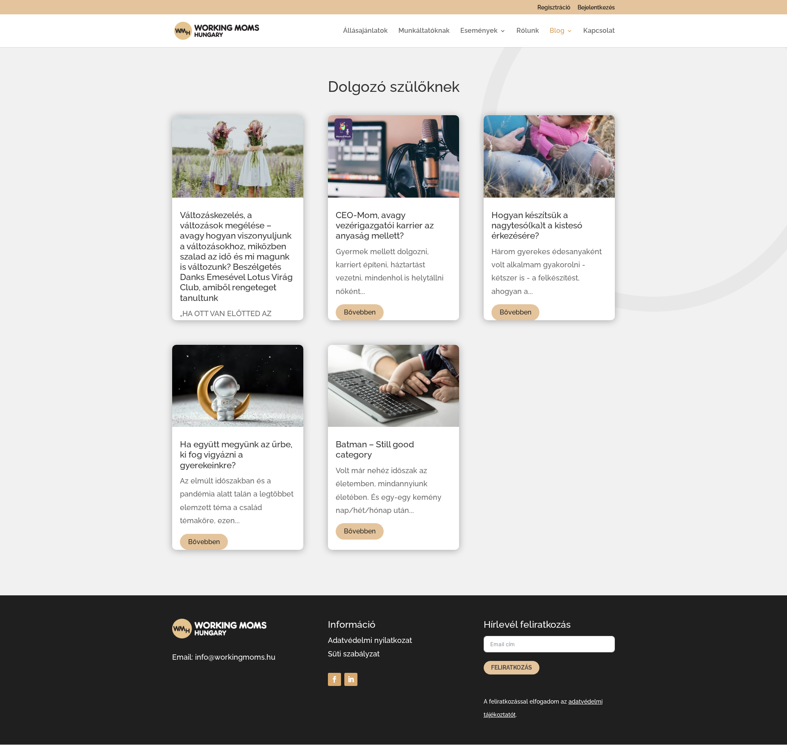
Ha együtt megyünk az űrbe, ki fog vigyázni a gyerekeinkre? (236, 454)
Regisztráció (553, 8)
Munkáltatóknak (424, 31)
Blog (557, 31)
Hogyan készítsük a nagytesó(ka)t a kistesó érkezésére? (536, 225)
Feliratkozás (511, 667)
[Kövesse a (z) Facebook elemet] (334, 679)
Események (479, 31)
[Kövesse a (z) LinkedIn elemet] (350, 679)
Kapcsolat (599, 31)
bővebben (204, 542)
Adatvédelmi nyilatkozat (370, 640)
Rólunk (527, 31)
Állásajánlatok (365, 31)
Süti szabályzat (354, 653)
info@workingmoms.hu (235, 657)
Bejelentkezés (596, 8)
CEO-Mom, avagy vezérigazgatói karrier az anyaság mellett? (385, 225)
